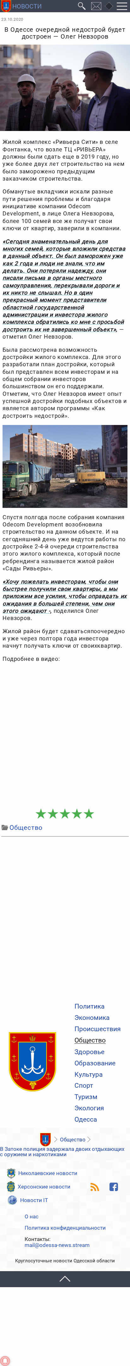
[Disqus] (64, 918)
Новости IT (34, 1200)
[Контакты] (96, 6)
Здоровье (89, 1052)
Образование (94, 1063)
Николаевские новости (47, 1173)
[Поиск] (82, 6)
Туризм (86, 1097)
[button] (65, 1279)
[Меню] (122, 6)
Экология (89, 1108)
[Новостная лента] (95, 1187)
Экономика (91, 1018)
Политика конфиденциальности (65, 1228)
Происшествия (97, 1029)
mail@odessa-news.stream (57, 1245)
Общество (90, 1040)
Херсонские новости (44, 1187)
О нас (31, 1216)
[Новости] (45, 1139)
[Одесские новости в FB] (113, 1187)
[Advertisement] (65, 735)
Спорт (83, 1085)
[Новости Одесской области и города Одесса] (21, 6)
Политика (89, 1006)
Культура (88, 1074)
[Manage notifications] (5, 1361)
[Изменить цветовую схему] (109, 6)
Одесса (85, 1119)
